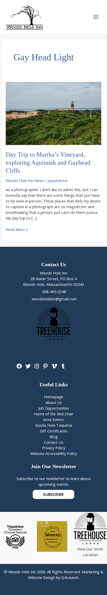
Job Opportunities (53, 408)
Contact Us (53, 442)
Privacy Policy (53, 447)
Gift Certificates (53, 430)
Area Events (53, 419)
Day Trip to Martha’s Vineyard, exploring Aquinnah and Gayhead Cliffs (48, 162)
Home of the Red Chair (53, 413)
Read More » (17, 230)
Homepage (53, 396)
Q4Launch (69, 577)
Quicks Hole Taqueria (53, 425)
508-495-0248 (53, 291)
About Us (53, 402)
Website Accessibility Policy (53, 453)
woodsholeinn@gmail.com (54, 298)
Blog (54, 436)
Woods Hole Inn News (25, 180)
